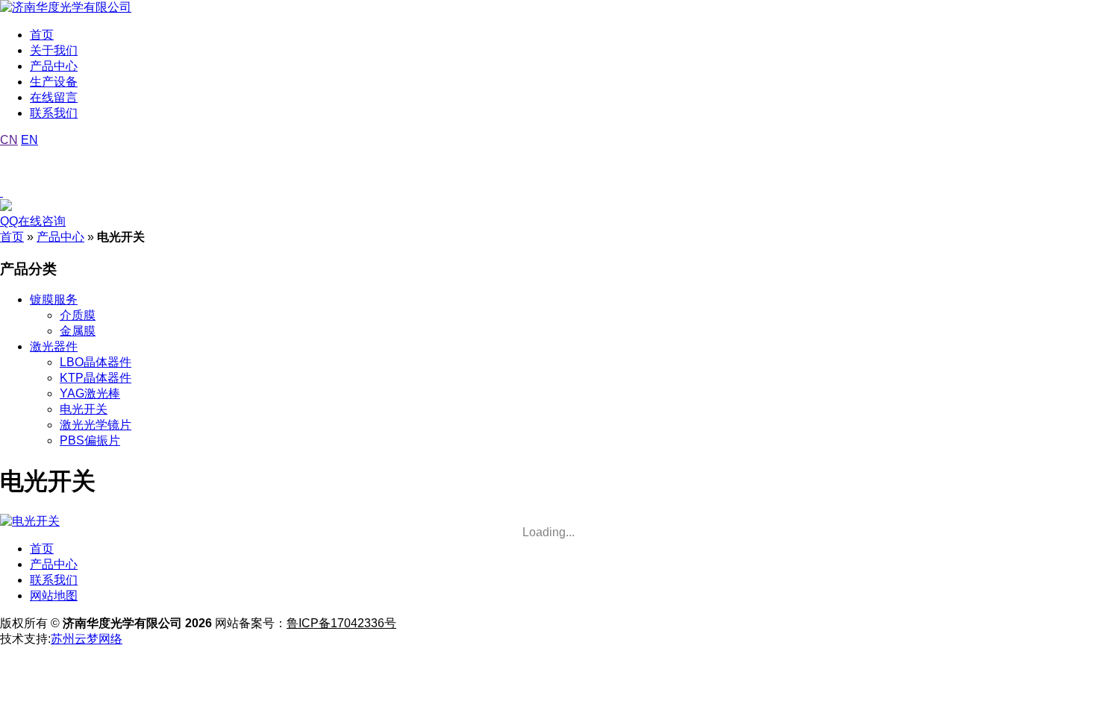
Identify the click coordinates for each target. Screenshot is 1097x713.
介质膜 (78, 315)
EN (29, 140)
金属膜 (78, 330)
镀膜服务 (54, 299)
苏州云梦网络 (86, 638)
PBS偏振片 (90, 440)
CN (9, 140)
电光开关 (83, 409)
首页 (42, 34)
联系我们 (54, 113)
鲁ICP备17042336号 (341, 623)
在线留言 (54, 97)
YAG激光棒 (90, 393)
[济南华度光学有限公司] (65, 7)
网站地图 (54, 595)
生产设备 (54, 81)
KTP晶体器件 (95, 377)
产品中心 (54, 66)
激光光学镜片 (95, 424)
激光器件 (54, 346)
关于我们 (54, 50)
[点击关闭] (1, 192)
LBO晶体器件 (95, 362)
